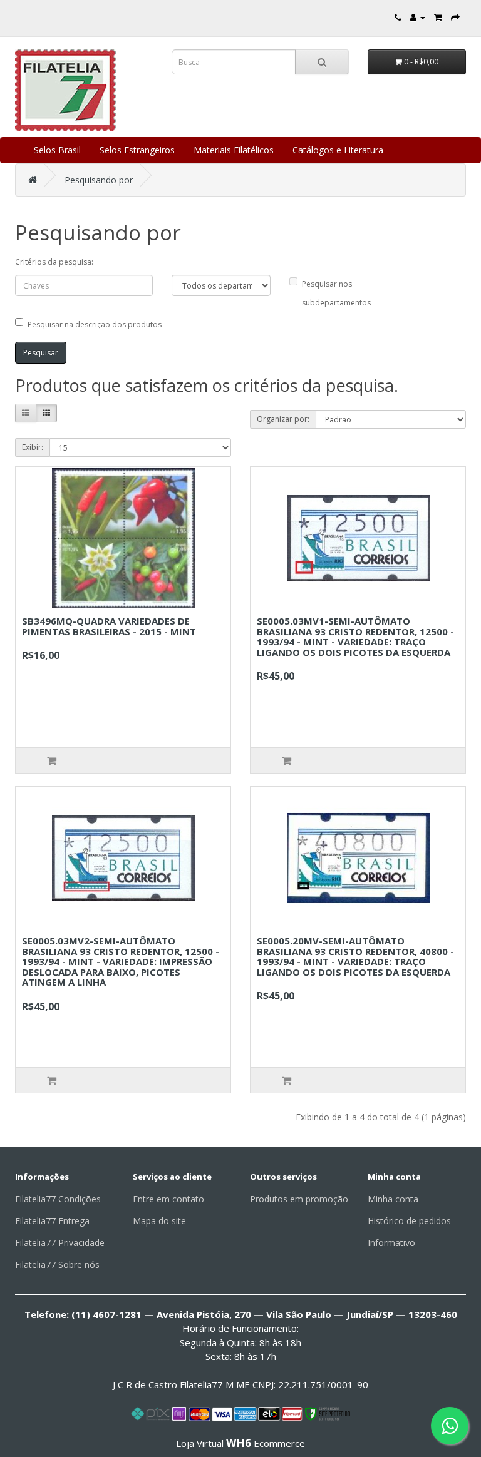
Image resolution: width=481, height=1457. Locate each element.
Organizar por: (283, 419)
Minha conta (393, 1199)
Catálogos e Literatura (337, 150)
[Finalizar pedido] (455, 17)
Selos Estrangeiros (137, 150)
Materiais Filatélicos (234, 150)
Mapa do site (159, 1221)
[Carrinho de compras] (438, 17)
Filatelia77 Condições (58, 1199)
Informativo (391, 1243)
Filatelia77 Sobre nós (57, 1264)
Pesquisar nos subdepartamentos (336, 293)
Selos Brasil (57, 150)
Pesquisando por (99, 180)
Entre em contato (168, 1199)
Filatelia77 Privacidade (60, 1243)
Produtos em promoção (299, 1199)
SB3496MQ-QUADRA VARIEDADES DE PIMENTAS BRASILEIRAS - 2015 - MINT (109, 626)
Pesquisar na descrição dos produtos (95, 324)
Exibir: (32, 447)
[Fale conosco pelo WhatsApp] (449, 1425)
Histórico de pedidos (409, 1221)
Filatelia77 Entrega (52, 1221)
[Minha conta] (417, 17)
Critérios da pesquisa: (54, 262)
